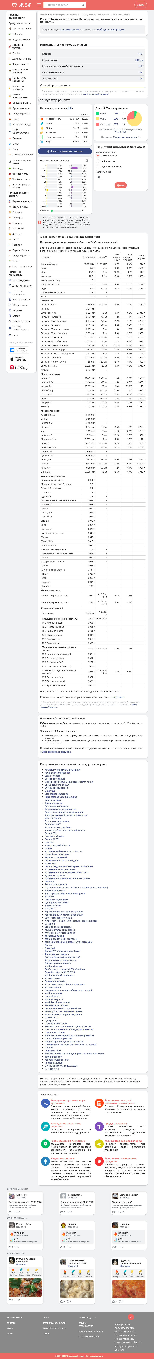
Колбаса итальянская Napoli (60, 929)
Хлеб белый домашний (57, 1002)
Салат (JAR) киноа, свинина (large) (62, 951)
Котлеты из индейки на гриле (60, 960)
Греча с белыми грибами (58, 1038)
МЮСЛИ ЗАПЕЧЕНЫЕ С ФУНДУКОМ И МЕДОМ (69, 1029)
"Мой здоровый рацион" (95, 94)
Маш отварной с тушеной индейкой (64, 1041)
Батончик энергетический (58, 917)
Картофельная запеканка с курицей (64, 911)
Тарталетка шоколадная (58, 963)
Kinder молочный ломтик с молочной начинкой (71, 920)
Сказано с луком (53, 802)
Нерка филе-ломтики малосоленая (63, 1011)
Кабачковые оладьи (121, 14)
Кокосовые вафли (54, 935)
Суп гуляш (50, 1020)
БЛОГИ (10, 1328)
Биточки (49, 896)
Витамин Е (50, 908)
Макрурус (50, 790)
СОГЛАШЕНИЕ (85, 1336)
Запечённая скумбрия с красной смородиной (69, 1035)
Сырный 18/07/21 (54, 996)
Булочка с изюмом (55, 875)
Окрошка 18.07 (53, 824)
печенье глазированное (57, 772)
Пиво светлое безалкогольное (61, 796)
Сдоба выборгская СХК (57, 784)
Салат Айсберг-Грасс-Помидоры (62, 860)
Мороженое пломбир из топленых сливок (67, 878)
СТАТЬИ (10, 1333)
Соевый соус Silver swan (57, 854)
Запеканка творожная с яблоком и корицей (68, 990)
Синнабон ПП (52, 1017)
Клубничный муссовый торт (60, 932)
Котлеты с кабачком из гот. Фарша (63, 851)
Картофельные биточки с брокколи (64, 914)
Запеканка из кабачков (57, 1005)
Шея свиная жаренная (56, 793)
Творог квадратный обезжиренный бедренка (69, 866)
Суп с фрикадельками (56, 902)
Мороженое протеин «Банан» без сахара (67, 872)
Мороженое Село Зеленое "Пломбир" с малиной (71, 1044)
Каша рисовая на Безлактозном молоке (66, 815)
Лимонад (49, 881)
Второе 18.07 (51, 839)
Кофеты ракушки (54, 999)
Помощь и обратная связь (21, 342)
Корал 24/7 (50, 863)
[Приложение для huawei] (21, 367)
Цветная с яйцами (54, 836)
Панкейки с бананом (56, 1023)
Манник (49, 1047)
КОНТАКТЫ (98, 1331)
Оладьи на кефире (55, 1032)
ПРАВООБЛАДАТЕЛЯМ (88, 1318)
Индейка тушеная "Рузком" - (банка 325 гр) (68, 1026)
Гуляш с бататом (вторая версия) (62, 957)
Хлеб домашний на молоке (59, 975)
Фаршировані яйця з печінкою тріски (65, 893)
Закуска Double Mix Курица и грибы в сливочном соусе (74, 1053)
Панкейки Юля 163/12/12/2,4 (60, 972)
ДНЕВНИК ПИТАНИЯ (15, 1318)
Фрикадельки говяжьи (57, 954)
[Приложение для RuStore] (21, 350)
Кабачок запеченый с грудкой (61, 938)
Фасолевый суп (53, 905)
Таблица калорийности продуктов (64, 14)
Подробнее (117, 697)
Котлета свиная (53, 987)
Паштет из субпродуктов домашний (64, 812)
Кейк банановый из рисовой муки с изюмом (68, 941)
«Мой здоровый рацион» (55, 751)
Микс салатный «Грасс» (57, 845)
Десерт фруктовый (55, 778)
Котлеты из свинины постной (60, 809)
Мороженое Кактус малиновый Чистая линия (69, 781)
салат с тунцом (53, 799)
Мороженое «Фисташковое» (60, 869)
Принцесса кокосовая (56, 805)
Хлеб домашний (53, 993)
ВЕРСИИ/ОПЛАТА (86, 1326)
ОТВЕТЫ (46, 1333)
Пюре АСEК (50, 833)
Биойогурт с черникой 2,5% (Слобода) (65, 969)
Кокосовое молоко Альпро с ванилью (65, 984)
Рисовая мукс (52, 1068)
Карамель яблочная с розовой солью (65, 830)
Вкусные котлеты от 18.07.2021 (61, 1065)
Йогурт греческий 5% (56, 884)
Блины (48, 848)
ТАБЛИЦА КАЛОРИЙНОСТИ (54, 1323)
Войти (141, 4)
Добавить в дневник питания (65, 151)
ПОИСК (46, 1318)
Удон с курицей (53, 818)
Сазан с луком (52, 775)
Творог (48, 944)
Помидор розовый (55, 981)
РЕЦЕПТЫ (11, 1323)
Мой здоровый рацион (111, 29)
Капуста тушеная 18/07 (57, 1059)
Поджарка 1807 (53, 1050)
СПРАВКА (82, 1323)
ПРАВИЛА (95, 1336)
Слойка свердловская (56, 787)
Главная (43, 14)
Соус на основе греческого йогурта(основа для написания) (76, 887)
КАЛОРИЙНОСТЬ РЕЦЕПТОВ (54, 1328)
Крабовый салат (53, 966)
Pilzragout (50, 947)
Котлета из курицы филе (58, 827)
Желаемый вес (103, 172)
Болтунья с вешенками (57, 821)
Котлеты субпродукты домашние (62, 769)
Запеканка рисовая (55, 890)
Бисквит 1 (50, 923)
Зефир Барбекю (53, 1056)
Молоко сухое (52, 978)
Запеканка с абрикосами (58, 926)
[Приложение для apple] (21, 359)
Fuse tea (49, 842)
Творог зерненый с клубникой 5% (63, 1008)
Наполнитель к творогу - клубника (63, 1014)
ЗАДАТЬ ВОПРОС (86, 1331)
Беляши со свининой (56, 857)
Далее (120, 185)
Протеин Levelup (54, 1062)
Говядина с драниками (57, 899)
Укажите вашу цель (106, 152)
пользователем (69, 29)
